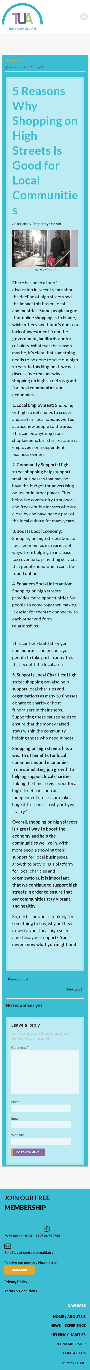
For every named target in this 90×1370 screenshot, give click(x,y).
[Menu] (84, 16)
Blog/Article (14, 60)
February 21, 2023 (21, 67)
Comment (19, 1047)
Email (15, 1118)
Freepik (52, 269)
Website (17, 1135)
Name (15, 1102)
